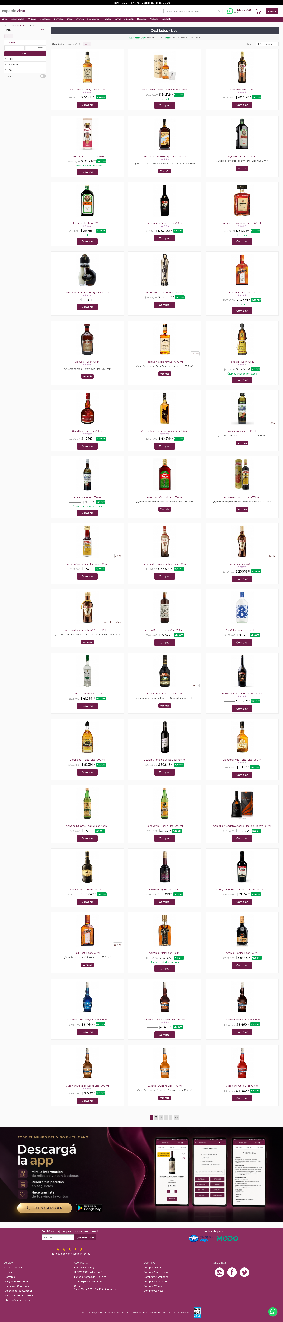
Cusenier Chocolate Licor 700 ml (242, 1019)
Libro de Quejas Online (17, 1300)
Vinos (4, 19)
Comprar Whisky (153, 1286)
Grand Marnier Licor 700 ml (87, 431)
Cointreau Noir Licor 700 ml (164, 952)
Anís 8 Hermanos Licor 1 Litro (242, 630)
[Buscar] (219, 11)
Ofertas (80, 19)
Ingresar (272, 11)
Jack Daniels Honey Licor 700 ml (87, 89)
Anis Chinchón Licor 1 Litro (87, 693)
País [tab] (10, 70)
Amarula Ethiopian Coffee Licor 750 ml (164, 564)
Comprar (87, 104)
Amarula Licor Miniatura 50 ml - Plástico (87, 630)
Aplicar (25, 53)
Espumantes (17, 19)
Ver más (164, 171)
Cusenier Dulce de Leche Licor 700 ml (87, 1085)
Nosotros (9, 1276)
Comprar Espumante (155, 1281)
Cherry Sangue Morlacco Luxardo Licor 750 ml (242, 889)
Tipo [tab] (11, 59)
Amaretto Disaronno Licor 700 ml (242, 223)
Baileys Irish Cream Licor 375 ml (164, 693)
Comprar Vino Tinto (154, 1267)
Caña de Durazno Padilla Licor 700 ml (87, 825)
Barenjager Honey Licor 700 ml (87, 759)
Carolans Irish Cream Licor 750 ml (87, 889)
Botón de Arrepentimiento (19, 1295)
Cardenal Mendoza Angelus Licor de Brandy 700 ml (242, 825)
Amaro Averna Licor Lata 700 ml (242, 497)
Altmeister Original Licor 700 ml (164, 497)
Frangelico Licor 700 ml (242, 361)
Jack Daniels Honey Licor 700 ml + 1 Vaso (164, 89)
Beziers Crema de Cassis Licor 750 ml (164, 759)
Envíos (8, 1272)
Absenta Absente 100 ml (242, 431)
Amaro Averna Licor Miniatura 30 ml (87, 564)
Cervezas (58, 19)
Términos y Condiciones (17, 1286)
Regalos (107, 19)
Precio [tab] (12, 42)
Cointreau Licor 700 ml (242, 292)
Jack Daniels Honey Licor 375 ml (165, 361)
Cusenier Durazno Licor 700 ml (164, 1085)
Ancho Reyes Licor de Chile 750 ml (164, 630)
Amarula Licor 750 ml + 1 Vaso (87, 156)
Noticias (154, 19)
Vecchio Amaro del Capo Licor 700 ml (165, 156)
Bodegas (141, 19)
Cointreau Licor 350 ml (87, 952)
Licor (9, 36)
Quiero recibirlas (85, 1237)
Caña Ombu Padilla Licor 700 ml (165, 825)
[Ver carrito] (258, 11)
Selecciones (93, 19)
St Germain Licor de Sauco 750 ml (165, 292)
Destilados (45, 19)
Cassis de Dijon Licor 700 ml (164, 889)
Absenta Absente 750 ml (87, 497)
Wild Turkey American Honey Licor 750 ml (164, 431)
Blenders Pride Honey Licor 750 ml (242, 759)
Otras (69, 19)
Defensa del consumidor (18, 1290)
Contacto (166, 19)
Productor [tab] (13, 64)
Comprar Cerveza (153, 1290)
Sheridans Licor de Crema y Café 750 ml (87, 292)
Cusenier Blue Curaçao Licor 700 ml (87, 1019)
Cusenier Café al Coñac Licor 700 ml (164, 1019)
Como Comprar (13, 1267)
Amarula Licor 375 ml (242, 564)
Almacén (129, 19)
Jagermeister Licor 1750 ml (242, 156)
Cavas (118, 19)
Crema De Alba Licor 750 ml (242, 952)
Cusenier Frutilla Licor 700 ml (242, 1085)
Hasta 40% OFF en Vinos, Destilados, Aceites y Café (141, 2)
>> (176, 1117)
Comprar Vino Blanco (156, 1272)
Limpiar (42, 30)
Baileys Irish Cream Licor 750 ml (164, 223)
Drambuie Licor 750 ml (87, 361)
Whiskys (32, 19)
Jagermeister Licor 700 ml (87, 223)
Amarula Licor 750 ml (242, 89)
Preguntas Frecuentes (17, 1281)
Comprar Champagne (156, 1276)
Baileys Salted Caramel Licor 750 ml (242, 693)
